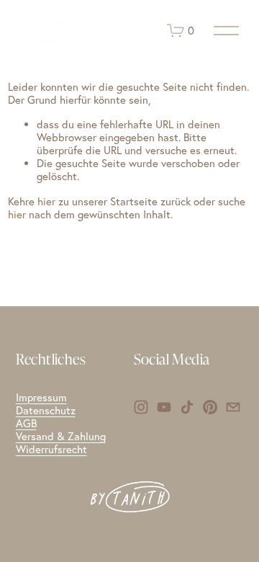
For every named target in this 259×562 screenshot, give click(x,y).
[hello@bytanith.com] (233, 407)
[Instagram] (141, 407)
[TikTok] (187, 407)
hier (46, 201)
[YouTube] (164, 407)
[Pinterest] (210, 407)
